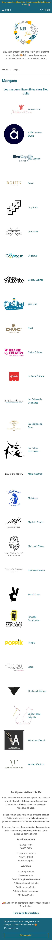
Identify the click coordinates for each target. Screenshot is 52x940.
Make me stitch (35, 474)
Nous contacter (26, 875)
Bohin (30, 183)
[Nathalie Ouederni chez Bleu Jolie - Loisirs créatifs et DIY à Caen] (14, 570)
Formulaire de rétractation (26, 913)
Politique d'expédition (26, 887)
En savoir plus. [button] (11, 928)
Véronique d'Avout (36, 740)
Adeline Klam (34, 109)
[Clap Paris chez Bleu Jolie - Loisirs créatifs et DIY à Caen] (14, 208)
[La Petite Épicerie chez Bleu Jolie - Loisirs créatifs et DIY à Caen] (14, 376)
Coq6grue (32, 255)
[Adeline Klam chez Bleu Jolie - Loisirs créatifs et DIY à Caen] (14, 109)
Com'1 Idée (33, 231)
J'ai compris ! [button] (26, 935)
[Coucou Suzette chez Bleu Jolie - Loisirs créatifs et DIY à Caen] (14, 280)
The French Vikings (37, 691)
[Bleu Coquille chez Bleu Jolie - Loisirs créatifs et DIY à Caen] (23, 167)
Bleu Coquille (34, 158)
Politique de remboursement (26, 891)
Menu (8, 10)
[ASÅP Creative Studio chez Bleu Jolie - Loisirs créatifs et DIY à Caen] (14, 134)
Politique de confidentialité (26, 883)
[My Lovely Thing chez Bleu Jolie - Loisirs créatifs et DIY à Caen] (14, 546)
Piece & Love (34, 594)
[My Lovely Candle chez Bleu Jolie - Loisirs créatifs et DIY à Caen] (14, 522)
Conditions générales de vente (26, 879)
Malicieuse (33, 498)
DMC (30, 328)
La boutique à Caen (26, 871)
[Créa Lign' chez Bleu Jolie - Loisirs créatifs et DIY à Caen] (14, 304)
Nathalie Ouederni (36, 570)
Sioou (30, 667)
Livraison (9, 903)
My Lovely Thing (36, 546)
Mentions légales (26, 895)
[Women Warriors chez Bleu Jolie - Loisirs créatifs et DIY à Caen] (14, 764)
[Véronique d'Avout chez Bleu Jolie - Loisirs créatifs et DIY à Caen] (14, 740)
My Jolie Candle (35, 522)
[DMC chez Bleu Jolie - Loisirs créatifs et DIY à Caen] (14, 328)
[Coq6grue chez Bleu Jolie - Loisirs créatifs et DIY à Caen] (14, 256)
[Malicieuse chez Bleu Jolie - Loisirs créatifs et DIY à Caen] (14, 498)
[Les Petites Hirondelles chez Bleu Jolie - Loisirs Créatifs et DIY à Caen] (14, 450)
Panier (46, 10)
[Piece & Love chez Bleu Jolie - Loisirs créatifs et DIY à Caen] (14, 594)
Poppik (31, 643)
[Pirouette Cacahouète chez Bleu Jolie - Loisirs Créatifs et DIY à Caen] (14, 619)
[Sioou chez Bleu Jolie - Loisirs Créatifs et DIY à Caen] (14, 667)
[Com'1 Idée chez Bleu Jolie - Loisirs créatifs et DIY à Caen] (14, 232)
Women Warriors (36, 764)
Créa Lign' (32, 304)
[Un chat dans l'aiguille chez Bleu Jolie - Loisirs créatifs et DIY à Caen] (22, 724)
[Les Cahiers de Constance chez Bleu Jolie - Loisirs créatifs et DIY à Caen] (14, 401)
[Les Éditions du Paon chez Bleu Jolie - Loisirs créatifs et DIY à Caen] (14, 426)
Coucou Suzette (35, 280)
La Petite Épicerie (36, 376)
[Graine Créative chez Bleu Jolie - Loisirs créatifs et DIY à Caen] (14, 352)
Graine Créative (35, 352)
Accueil (5, 70)
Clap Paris (33, 207)
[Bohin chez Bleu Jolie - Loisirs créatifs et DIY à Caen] (14, 183)
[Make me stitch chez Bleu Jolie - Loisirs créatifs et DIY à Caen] (14, 474)
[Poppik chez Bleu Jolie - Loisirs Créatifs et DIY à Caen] (14, 643)
